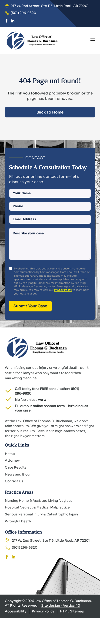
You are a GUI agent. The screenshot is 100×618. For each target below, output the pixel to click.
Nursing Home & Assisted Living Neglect (38, 500)
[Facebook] (6, 21)
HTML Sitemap (72, 611)
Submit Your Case (30, 306)
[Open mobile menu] (92, 40)
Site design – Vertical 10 (60, 605)
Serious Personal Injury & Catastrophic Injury (41, 514)
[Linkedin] (12, 21)
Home (10, 454)
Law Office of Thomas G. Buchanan (63, 601)
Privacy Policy (63, 289)
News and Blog (17, 474)
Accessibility (15, 611)
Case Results (16, 467)
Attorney (12, 460)
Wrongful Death (18, 521)
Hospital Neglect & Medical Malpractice (37, 507)
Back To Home (50, 112)
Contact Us (14, 481)
